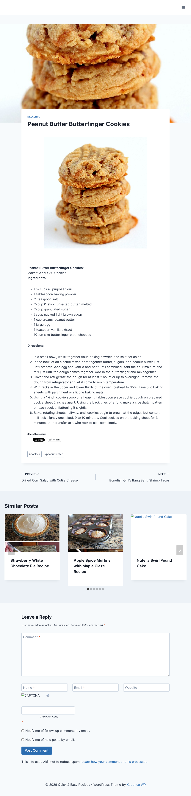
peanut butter (54, 454)
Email (79, 687)
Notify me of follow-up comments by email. (57, 731)
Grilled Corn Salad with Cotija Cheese (49, 477)
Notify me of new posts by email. (50, 740)
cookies (34, 454)
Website (131, 687)
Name (29, 687)
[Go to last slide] (11, 550)
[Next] (179, 550)
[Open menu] (183, 7)
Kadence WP (136, 784)
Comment (31, 637)
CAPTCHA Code (49, 716)
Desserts (33, 116)
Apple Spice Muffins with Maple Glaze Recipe (92, 566)
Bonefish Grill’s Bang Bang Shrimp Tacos (139, 477)
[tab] (88, 589)
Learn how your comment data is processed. (115, 762)
